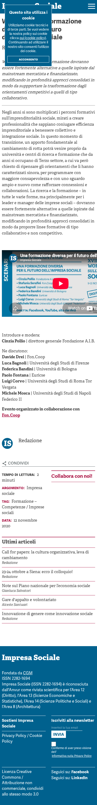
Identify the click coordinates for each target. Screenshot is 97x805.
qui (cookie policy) (33, 38)
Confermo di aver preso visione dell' (71, 752)
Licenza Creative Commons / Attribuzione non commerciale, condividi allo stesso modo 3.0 (22, 783)
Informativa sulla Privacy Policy (72, 756)
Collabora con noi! (71, 476)
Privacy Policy (14, 735)
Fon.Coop (11, 415)
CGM (27, 673)
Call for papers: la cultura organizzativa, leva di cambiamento (45, 555)
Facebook (80, 771)
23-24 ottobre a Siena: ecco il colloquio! (37, 572)
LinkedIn (79, 777)
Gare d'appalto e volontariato (29, 600)
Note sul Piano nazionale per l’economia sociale (46, 586)
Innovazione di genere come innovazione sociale (47, 614)
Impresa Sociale (31, 658)
